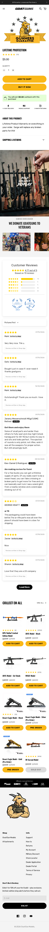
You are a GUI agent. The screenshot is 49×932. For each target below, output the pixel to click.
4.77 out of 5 (31, 270)
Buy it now (24, 87)
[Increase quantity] (13, 70)
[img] (11, 332)
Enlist (24, 906)
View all (40, 603)
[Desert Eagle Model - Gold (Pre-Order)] (13, 744)
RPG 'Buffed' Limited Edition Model (10, 634)
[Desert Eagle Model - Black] (13, 702)
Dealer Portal (31, 866)
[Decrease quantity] (4, 70)
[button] (14, 279)
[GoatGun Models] (24, 8)
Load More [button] (24, 587)
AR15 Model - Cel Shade (11, 675)
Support (29, 838)
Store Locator (31, 858)
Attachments (8, 842)
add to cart (13, 643)
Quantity (6, 66)
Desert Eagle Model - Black (13, 717)
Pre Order (36, 728)
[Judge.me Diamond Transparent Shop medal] (30, 304)
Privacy (29, 874)
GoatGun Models (9, 838)
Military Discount (33, 854)
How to (29, 842)
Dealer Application (33, 862)
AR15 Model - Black (33, 633)
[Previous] (6, 2)
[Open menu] (4, 8)
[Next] (46, 2)
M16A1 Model (30, 675)
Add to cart (36, 643)
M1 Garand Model (32, 759)
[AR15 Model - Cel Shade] (13, 660)
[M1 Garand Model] (36, 744)
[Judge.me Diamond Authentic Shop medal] (17, 304)
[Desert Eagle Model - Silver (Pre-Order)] (36, 702)
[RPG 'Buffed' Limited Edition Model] (13, 618)
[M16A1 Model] (36, 660)
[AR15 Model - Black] (36, 618)
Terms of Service (33, 870)
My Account (31, 850)
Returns (29, 846)
